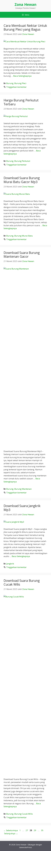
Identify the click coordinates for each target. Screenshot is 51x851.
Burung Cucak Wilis (23, 813)
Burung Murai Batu (23, 235)
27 (27, 830)
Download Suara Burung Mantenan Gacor (22, 254)
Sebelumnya (11, 830)
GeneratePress (25, 847)
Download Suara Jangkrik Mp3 (22, 508)
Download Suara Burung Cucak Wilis (22, 582)
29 (35, 830)
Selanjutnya (11, 833)
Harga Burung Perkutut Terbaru (21, 102)
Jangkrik (10, 563)
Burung (9, 83)
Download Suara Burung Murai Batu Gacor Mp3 (22, 180)
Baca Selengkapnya (22, 76)
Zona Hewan (25, 4)
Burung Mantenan (23, 489)
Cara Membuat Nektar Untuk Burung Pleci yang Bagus (25, 27)
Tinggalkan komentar (16, 87)
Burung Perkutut (22, 161)
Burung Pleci (20, 83)
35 (42, 830)
